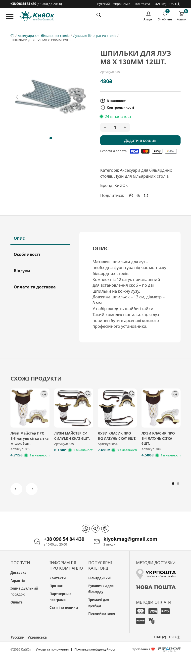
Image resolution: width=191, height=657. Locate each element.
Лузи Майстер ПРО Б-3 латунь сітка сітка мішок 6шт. (29, 438)
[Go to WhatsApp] (86, 529)
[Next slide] (84, 97)
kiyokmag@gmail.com (130, 539)
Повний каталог (101, 613)
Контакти (142, 3)
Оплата (16, 602)
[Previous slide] (16, 97)
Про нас (56, 586)
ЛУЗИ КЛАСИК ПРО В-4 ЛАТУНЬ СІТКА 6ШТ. (158, 438)
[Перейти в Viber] (105, 529)
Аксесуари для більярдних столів (43, 35)
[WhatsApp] (131, 195)
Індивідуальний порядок (24, 591)
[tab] (50, 138)
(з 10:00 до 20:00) (36, 3)
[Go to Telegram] (95, 529)
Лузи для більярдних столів (94, 35)
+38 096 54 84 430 (64, 539)
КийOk (121, 185)
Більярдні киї (99, 578)
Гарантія (17, 580)
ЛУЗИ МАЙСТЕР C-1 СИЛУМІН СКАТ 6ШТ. (72, 436)
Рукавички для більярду (101, 589)
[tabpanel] (130, 287)
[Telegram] (138, 195)
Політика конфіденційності (95, 649)
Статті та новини (63, 607)
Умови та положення (52, 649)
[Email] (146, 195)
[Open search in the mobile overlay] (98, 15)
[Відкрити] (10, 16)
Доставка (18, 572)
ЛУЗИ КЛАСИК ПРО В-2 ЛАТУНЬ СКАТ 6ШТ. (117, 436)
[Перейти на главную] (36, 16)
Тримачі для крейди (98, 603)
